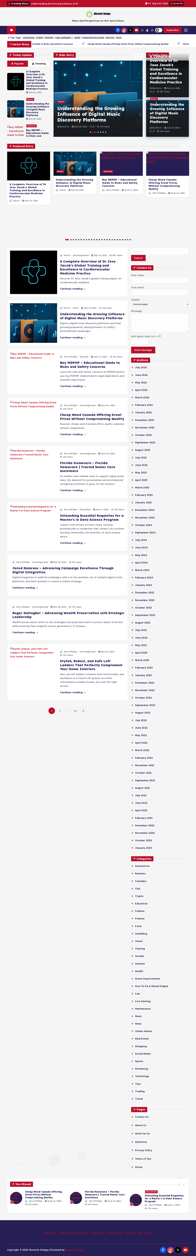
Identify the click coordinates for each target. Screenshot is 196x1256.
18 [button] (112, 239)
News (138, 1023)
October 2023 (143, 607)
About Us (140, 1125)
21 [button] (120, 239)
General (31, 126)
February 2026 (144, 405)
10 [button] (91, 239)
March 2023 (142, 660)
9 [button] (89, 239)
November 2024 (145, 517)
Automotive (142, 866)
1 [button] (90, 132)
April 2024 (141, 562)
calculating (28, 38)
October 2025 (143, 435)
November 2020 (145, 832)
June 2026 (141, 375)
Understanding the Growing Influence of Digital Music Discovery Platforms (37, 109)
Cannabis (140, 881)
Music (30, 99)
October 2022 (143, 697)
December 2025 (144, 420)
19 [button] (114, 239)
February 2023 (144, 667)
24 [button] (127, 239)
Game (138, 941)
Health (139, 971)
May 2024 (141, 555)
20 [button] (117, 239)
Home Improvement (147, 978)
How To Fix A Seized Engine (151, 986)
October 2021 (143, 772)
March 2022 (142, 750)
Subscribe (172, 30)
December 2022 (144, 682)
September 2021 (145, 780)
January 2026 (143, 412)
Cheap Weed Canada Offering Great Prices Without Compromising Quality (66, 44)
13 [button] (99, 239)
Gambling (141, 933)
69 (75, 710)
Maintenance (143, 1008)
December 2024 (144, 510)
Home (138, 1167)
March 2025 (142, 487)
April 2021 (141, 810)
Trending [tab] (40, 63)
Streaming (141, 1068)
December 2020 (144, 825)
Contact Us (142, 1116)
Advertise (141, 1141)
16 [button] (107, 239)
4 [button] (100, 132)
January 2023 (143, 675)
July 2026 (141, 367)
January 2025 (143, 502)
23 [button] (125, 239)
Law (137, 993)
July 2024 (141, 540)
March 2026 (142, 397)
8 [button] (86, 239)
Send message (143, 350)
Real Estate (142, 1038)
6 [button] (105, 132)
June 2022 (141, 727)
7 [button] (83, 239)
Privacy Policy (143, 1150)
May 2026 (141, 382)
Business (140, 873)
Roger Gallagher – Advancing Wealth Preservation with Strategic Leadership (68, 615)
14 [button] (101, 239)
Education (85, 509)
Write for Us (142, 1133)
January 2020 (143, 847)
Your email (137, 287)
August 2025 (142, 450)
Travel (139, 1098)
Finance (139, 918)
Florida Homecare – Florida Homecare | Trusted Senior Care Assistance (87, 467)
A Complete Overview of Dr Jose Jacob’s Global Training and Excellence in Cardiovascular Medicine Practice (37, 80)
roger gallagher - (64, 38)
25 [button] (130, 239)
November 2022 (145, 690)
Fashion (139, 911)
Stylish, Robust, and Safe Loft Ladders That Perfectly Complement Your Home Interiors (91, 665)
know (119, 38)
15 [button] (104, 239)
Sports (139, 1061)
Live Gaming (143, 1001)
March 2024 (142, 570)
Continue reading (71, 288)
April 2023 (141, 652)
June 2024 (141, 547)
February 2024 (144, 577)
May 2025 (141, 472)
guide (77, 38)
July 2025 (140, 457)
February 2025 (144, 495)
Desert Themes (74, 1249)
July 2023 (140, 630)
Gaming (140, 948)
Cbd (137, 888)
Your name (137, 275)
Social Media (143, 1053)
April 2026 (141, 390)
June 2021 (141, 802)
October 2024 (143, 525)
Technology (142, 1076)
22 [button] (122, 239)
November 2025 (144, 427)
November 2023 (144, 600)
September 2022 (145, 705)
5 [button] (103, 132)
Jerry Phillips (112, 190)
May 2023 (141, 645)
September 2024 (145, 532)
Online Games (143, 1031)
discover (110, 38)
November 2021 (144, 765)
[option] (98, 99)
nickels (39, 38)
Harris (66, 126)
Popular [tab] (19, 63)
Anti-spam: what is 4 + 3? (146, 336)
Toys (138, 1083)
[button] (136, 55)
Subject (135, 299)
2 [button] (94, 132)
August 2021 (142, 787)
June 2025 (141, 465)
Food (138, 926)
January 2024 (143, 585)
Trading (140, 1091)
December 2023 (144, 592)
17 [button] (109, 239)
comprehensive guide (93, 38)
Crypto (139, 896)
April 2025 (141, 480)
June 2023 (141, 637)
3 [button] (98, 132)
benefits (49, 38)
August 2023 (142, 622)
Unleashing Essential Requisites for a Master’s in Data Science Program (92, 518)
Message (136, 311)
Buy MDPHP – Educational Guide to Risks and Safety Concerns (37, 134)
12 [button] (96, 239)
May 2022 (141, 735)
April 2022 (141, 742)
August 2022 (142, 712)
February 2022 (144, 757)
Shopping (141, 1046)
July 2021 (140, 795)
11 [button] (94, 239)
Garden (139, 956)
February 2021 (144, 818)
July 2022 (141, 720)
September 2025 (145, 442)
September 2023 (145, 615)
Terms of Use (143, 1158)
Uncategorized (81, 255)
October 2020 (143, 840)
